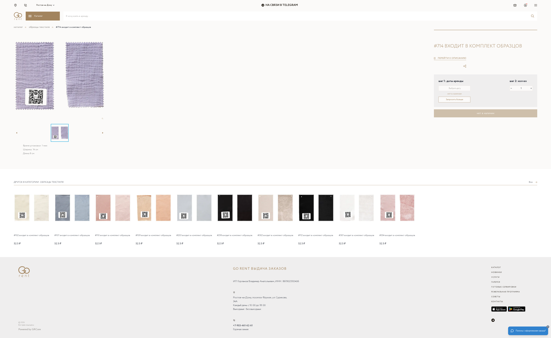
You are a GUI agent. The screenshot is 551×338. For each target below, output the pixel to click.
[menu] (535, 5)
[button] (15, 5)
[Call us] (234, 320)
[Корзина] (515, 5)
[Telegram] (493, 320)
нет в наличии (485, 113)
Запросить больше (454, 99)
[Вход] (525, 5)
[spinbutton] (521, 88)
